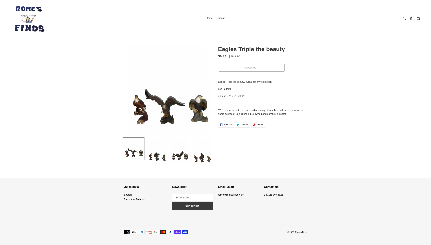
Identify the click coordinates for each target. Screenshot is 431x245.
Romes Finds (301, 232)
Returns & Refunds (134, 199)
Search (128, 194)
